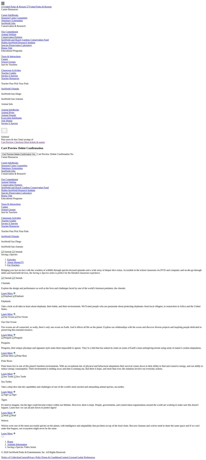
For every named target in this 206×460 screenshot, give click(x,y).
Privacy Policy (35, 457)
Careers (24, 457)
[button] (4, 130)
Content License (68, 457)
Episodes (11, 259)
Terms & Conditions (51, 457)
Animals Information (17, 444)
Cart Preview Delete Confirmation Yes (18, 154)
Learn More (7, 293)
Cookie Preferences (85, 457)
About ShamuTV (15, 262)
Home (10, 441)
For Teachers (13, 265)
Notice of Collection (11, 457)
